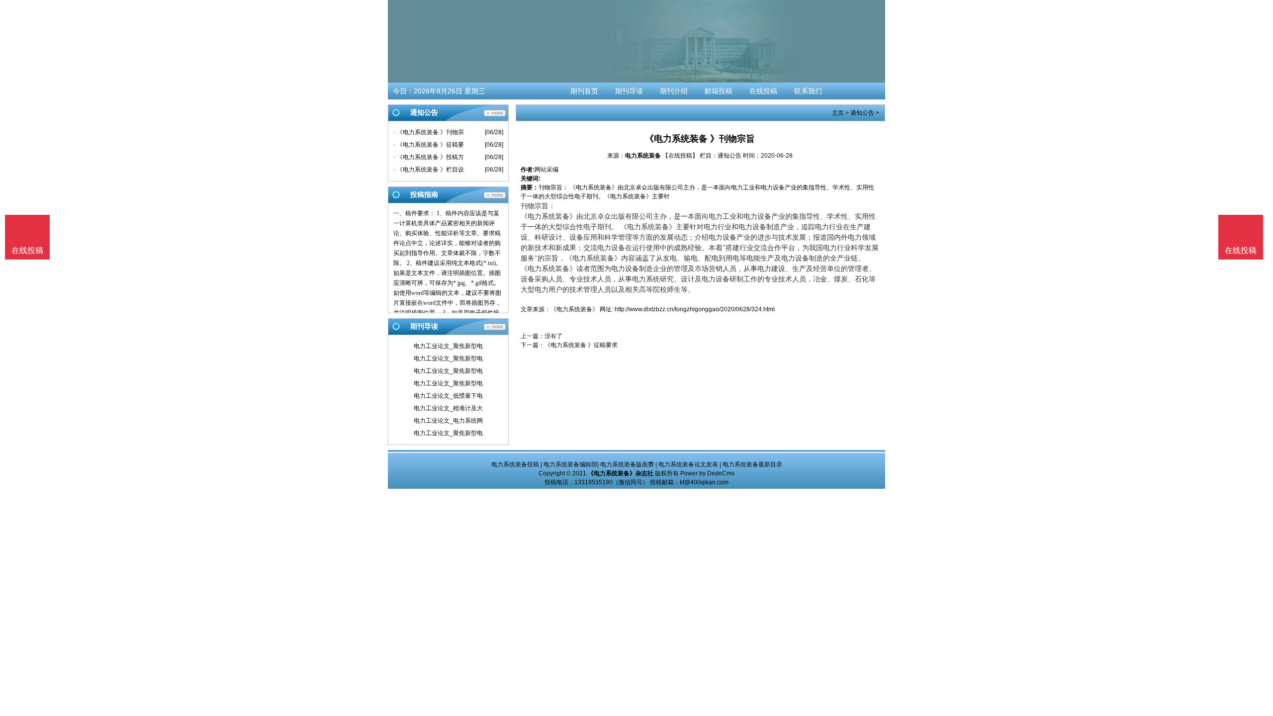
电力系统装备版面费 (627, 464)
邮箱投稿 (718, 91)
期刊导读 (629, 91)
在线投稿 (763, 91)
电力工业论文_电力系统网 (448, 420)
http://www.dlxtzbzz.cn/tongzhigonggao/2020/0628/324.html (695, 309)
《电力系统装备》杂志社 (620, 473)
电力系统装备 (643, 155)
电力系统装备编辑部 (570, 464)
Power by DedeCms (707, 473)
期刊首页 (584, 91)
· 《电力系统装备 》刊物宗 (428, 132)
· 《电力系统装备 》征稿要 (428, 144)
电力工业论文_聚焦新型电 (448, 346)
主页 (838, 112)
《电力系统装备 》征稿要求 (581, 345)
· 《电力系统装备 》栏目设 (428, 169)
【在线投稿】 (680, 155)
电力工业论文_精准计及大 (448, 408)
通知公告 (862, 112)
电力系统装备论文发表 (688, 464)
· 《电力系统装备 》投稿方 (428, 157)
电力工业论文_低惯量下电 (448, 395)
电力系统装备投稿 (515, 464)
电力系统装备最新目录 (752, 464)
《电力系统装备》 (574, 309)
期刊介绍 (674, 91)
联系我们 (808, 91)
